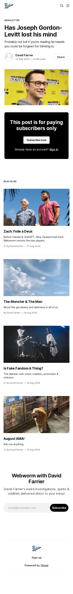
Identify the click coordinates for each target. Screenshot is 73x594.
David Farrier (24, 55)
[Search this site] (62, 6)
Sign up (36, 557)
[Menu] (68, 6)
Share (61, 57)
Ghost (44, 565)
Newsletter (11, 20)
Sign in (53, 149)
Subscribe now (36, 140)
